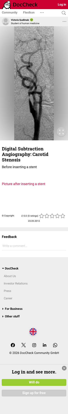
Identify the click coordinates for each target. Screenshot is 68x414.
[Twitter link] (23, 345)
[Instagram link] (34, 345)
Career (8, 298)
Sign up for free (34, 393)
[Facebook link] (13, 345)
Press (7, 291)
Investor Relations (16, 283)
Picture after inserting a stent (23, 184)
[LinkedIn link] (44, 345)
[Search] (63, 13)
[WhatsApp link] (55, 345)
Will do (34, 382)
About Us (10, 276)
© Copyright (8, 215)
